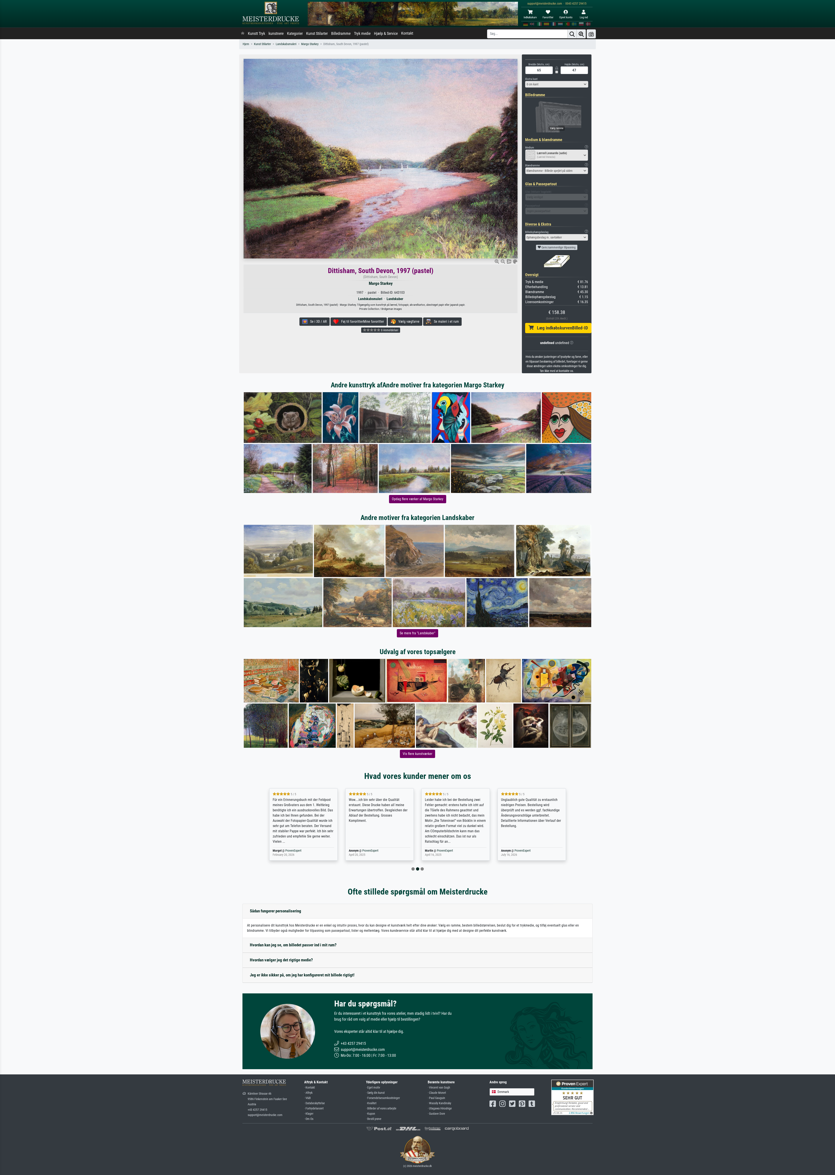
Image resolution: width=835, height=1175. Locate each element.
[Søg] (572, 33)
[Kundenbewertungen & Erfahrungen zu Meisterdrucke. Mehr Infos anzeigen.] (572, 1097)
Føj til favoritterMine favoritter (361, 321)
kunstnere (276, 33)
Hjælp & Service (386, 33)
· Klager (308, 1114)
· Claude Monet (437, 1093)
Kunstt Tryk (256, 33)
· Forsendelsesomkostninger (383, 1098)
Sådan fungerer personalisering (275, 910)
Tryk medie (362, 33)
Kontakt (407, 33)
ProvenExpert (294, 851)
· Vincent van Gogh (439, 1087)
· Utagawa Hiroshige (440, 1108)
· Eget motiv (373, 1087)
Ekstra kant (531, 79)
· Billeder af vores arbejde (381, 1108)
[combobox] (556, 84)
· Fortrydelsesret (314, 1108)
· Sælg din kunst (375, 1093)
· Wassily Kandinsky (439, 1103)
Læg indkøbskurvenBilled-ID (561, 328)
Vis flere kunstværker (417, 754)
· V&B (307, 1098)
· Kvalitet (371, 1103)
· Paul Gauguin (436, 1098)
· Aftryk (308, 1093)
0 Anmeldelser (389, 330)
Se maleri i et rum (445, 321)
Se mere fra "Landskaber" (417, 633)
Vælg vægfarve (407, 321)
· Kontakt (309, 1087)
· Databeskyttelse (314, 1103)
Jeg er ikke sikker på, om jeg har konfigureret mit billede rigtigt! (302, 974)
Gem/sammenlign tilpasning (558, 247)
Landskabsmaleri (286, 44)
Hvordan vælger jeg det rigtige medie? (281, 959)
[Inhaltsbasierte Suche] (581, 33)
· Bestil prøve (373, 1119)
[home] (242, 33)
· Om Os (308, 1119)
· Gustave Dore (436, 1114)
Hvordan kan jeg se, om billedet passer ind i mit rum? (293, 944)
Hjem (246, 44)
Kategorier (295, 33)
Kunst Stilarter (317, 33)
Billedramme (341, 33)
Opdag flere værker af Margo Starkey (417, 499)
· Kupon (370, 1114)
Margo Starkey (310, 44)
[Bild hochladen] (591, 33)
